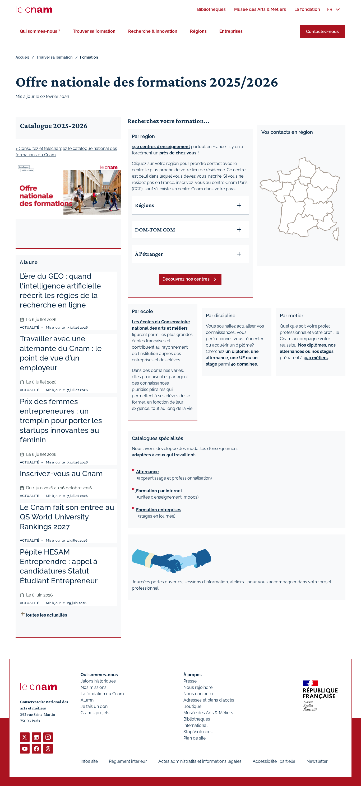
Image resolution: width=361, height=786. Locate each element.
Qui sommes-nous (99, 674)
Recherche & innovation (152, 31)
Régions (198, 31)
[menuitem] (211, 9)
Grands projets (95, 712)
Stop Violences (197, 731)
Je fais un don (94, 706)
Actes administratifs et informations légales (200, 761)
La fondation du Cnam (102, 693)
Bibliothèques (196, 719)
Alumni (87, 700)
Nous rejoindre (197, 687)
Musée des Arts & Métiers (208, 712)
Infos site (89, 761)
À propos (192, 674)
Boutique (192, 706)
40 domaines (244, 364)
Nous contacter (198, 693)
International (195, 725)
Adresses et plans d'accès (208, 700)
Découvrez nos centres (186, 279)
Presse (190, 681)
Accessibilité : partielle (274, 761)
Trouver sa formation (94, 31)
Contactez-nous (322, 31)
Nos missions (94, 687)
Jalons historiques (98, 681)
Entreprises (231, 31)
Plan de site (194, 738)
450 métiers (316, 357)
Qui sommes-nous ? (40, 31)
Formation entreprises (158, 509)
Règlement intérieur (128, 761)
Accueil (22, 57)
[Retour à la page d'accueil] (34, 9)
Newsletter (317, 761)
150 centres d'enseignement (161, 146)
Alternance (147, 471)
